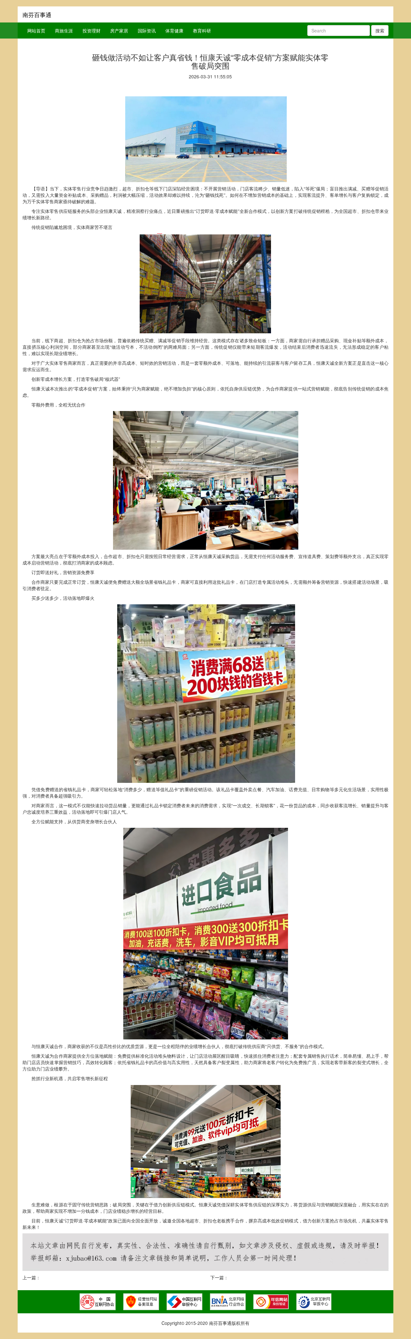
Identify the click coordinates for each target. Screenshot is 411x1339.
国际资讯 (147, 30)
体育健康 (174, 30)
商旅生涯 (64, 30)
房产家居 (119, 30)
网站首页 (36, 30)
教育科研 (202, 30)
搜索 (379, 30)
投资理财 (92, 30)
